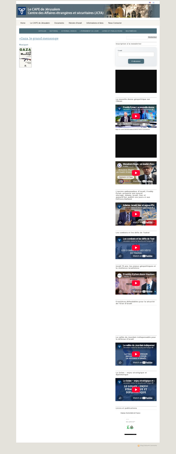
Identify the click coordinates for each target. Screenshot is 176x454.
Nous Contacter (115, 23)
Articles (42, 31)
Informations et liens (94, 23)
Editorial (54, 31)
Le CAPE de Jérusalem (40, 23)
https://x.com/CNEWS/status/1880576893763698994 (132, 129)
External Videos (69, 31)
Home (22, 23)
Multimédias (131, 31)
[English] (150, 2)
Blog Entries (144, 445)
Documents (59, 23)
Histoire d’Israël (75, 23)
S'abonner (136, 61)
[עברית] (153, 2)
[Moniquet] (66, 57)
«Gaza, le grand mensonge (38, 38)
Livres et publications (112, 31)
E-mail (120, 50)
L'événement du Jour (89, 31)
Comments (153, 445)
